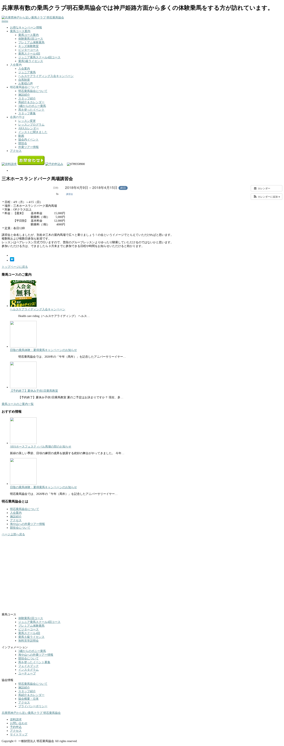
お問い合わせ (18, 723)
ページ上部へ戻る (13, 534)
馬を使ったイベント (31, 109)
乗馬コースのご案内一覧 (18, 404)
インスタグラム (28, 669)
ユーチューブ (27, 673)
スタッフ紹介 (27, 98)
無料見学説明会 (28, 640)
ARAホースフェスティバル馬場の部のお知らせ (40, 446)
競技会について (20, 527)
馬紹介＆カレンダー (31, 102)
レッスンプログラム (31, 124)
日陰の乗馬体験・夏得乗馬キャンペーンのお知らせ (43, 350)
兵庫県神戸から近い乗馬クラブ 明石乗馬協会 (31, 712)
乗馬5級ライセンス (30, 61)
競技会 (22, 143)
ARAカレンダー (28, 128)
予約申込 (16, 727)
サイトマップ (18, 734)
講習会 (69, 194)
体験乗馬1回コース (30, 38)
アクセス (16, 150)
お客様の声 (25, 83)
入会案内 (24, 68)
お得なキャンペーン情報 (26, 27)
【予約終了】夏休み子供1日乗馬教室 (34, 390)
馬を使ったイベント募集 (34, 662)
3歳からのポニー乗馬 (32, 106)
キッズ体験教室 (28, 46)
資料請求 (16, 719)
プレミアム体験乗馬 (31, 42)
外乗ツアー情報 (28, 147)
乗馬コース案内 (20, 31)
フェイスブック (28, 666)
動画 (21, 135)
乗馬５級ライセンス (31, 636)
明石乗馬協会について (32, 91)
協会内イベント (28, 139)
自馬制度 (24, 79)
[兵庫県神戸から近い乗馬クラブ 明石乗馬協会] (33, 17)
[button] (266, 196)
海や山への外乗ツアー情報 (27, 524)
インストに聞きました (32, 132)
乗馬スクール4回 (29, 53)
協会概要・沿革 (28, 698)
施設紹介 (24, 94)
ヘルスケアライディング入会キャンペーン (46, 76)
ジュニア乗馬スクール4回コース (39, 57)
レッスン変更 (27, 120)
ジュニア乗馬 (27, 72)
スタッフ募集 (27, 113)
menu (5, 21)
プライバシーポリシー (32, 706)
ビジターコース (28, 49)
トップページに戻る (15, 266)
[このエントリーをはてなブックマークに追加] (12, 260)
